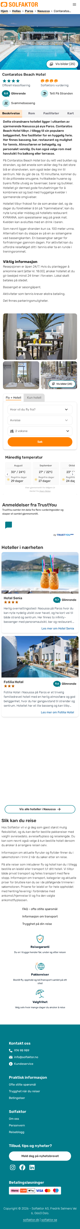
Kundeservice (23, 1064)
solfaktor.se (49, 1220)
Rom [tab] (31, 113)
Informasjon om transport (40, 916)
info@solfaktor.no (26, 1057)
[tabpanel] (40, 212)
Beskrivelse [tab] (11, 113)
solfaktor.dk (31, 1220)
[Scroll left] (7, 474)
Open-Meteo (45, 491)
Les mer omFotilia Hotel (57, 712)
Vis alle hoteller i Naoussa (37, 809)
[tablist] (40, 113)
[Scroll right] (72, 474)
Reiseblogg (16, 1132)
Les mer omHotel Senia (57, 628)
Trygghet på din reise (37, 924)
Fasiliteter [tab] (51, 113)
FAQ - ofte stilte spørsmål (39, 909)
